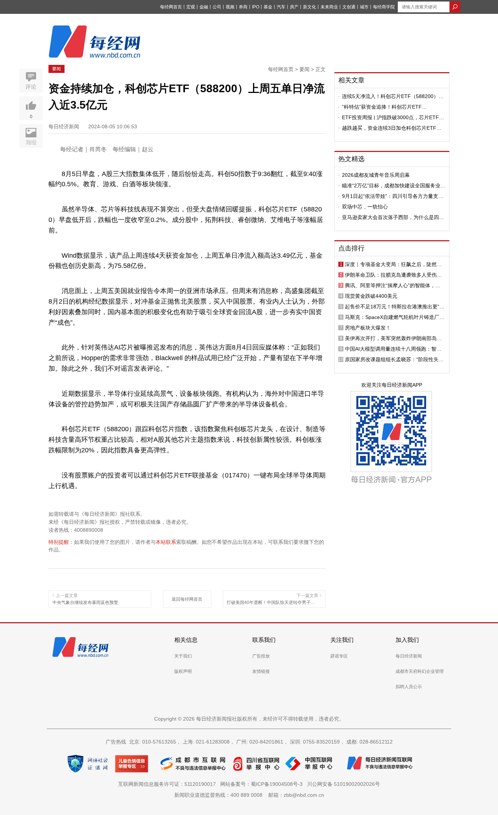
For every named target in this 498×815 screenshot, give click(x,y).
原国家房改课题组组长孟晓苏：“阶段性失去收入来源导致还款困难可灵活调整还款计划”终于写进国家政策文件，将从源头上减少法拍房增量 (394, 359)
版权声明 (183, 671)
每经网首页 (171, 6)
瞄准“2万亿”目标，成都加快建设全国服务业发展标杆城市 (394, 185)
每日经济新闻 (409, 656)
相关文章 (351, 80)
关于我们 (183, 656)
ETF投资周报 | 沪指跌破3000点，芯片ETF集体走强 (393, 117)
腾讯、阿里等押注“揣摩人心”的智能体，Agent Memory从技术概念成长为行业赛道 (392, 285)
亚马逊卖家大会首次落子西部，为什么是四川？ (390, 217)
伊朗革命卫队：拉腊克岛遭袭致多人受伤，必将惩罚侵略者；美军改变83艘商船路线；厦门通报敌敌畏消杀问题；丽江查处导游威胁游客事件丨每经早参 (394, 274)
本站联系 (166, 542)
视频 (230, 6)
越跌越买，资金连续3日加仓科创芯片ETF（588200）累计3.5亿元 (389, 127)
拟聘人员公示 (409, 686)
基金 (268, 6)
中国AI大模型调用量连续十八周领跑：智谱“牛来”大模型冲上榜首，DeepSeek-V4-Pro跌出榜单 (393, 348)
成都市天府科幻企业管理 (420, 671)
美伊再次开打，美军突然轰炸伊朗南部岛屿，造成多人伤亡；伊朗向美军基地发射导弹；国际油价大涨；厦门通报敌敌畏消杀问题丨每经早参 (393, 338)
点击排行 (351, 248)
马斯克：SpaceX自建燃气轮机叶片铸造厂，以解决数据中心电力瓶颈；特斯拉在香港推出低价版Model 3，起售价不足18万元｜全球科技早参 (394, 317)
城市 (364, 6)
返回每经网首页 (187, 599)
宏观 (190, 6)
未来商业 (329, 6)
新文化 (309, 6)
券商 (243, 6)
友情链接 (261, 671)
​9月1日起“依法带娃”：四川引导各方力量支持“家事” (392, 196)
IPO (255, 6)
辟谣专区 (339, 656)
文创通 (348, 6)
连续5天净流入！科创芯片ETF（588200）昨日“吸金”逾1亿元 (393, 96)
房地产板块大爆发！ (368, 327)
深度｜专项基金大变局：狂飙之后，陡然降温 (393, 264)
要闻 (56, 68)
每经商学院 (384, 6)
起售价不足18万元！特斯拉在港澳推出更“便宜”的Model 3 (394, 306)
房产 (294, 6)
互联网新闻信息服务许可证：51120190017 (168, 784)
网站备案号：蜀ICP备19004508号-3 (263, 784)
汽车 (281, 6)
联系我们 (264, 640)
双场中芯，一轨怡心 (365, 206)
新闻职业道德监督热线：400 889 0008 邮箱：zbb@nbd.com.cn (249, 795)
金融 (203, 6)
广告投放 (261, 656)
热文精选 (351, 159)
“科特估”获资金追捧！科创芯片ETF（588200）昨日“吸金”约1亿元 (382, 106)
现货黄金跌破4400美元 (371, 296)
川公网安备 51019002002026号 (343, 784)
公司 (217, 6)
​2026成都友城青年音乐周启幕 (376, 175)
